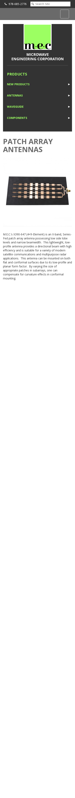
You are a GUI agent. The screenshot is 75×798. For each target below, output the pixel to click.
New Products (18, 84)
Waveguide (15, 106)
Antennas (15, 95)
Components (17, 118)
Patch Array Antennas (28, 145)
